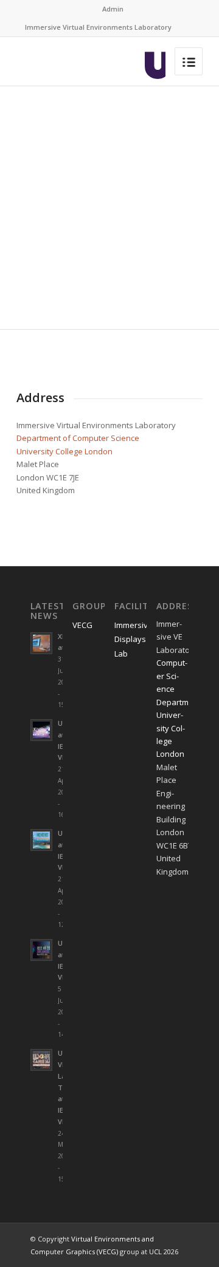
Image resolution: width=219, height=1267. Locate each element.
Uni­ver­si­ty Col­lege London (64, 451)
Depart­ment (38, 437)
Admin (112, 8)
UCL (155, 1251)
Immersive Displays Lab (130, 639)
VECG (82, 625)
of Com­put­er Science (100, 437)
